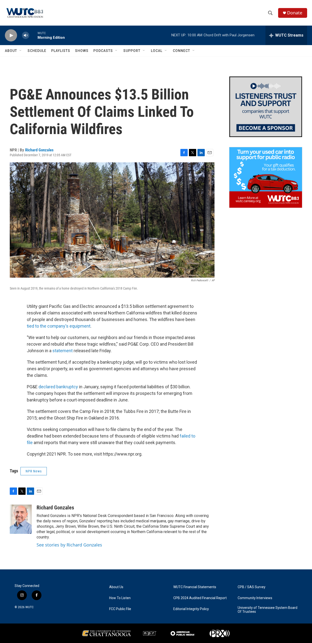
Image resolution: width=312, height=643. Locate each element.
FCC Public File (120, 609)
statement (62, 350)
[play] (11, 35)
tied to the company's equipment (58, 326)
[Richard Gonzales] (21, 519)
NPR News (34, 471)
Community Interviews (255, 598)
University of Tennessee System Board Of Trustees (267, 610)
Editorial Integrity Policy (191, 609)
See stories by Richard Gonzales (69, 545)
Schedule (37, 51)
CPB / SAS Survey (251, 587)
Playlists (60, 51)
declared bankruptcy (58, 386)
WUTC (29, 607)
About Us (116, 587)
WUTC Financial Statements (194, 587)
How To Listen (120, 598)
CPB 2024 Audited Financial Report (200, 598)
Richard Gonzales (39, 149)
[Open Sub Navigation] (21, 51)
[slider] (33, 35)
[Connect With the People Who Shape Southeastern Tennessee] (265, 107)
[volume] (25, 35)
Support (131, 51)
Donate (294, 12)
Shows (81, 51)
